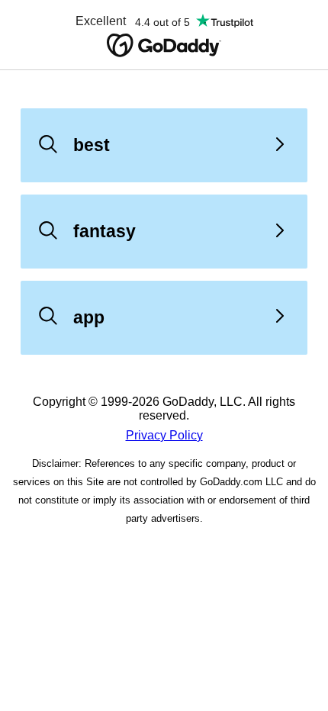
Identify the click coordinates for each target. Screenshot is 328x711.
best (91, 145)
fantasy (104, 231)
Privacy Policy (164, 435)
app (89, 317)
